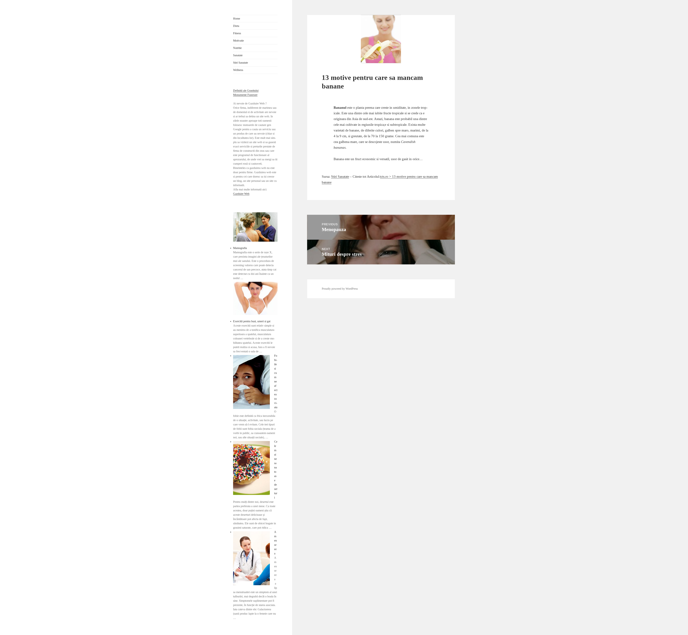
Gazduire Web (241, 193)
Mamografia (240, 248)
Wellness (238, 69)
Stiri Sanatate (240, 62)
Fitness (237, 33)
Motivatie (238, 40)
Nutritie (237, 47)
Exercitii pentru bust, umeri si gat (251, 321)
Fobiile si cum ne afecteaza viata (275, 381)
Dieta (236, 25)
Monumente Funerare (245, 94)
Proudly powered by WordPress (340, 288)
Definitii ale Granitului (246, 90)
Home (236, 18)
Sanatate (238, 55)
